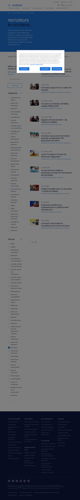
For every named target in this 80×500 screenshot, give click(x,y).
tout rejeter (45, 69)
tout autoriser (57, 69)
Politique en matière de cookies (36, 64)
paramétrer (24, 69)
